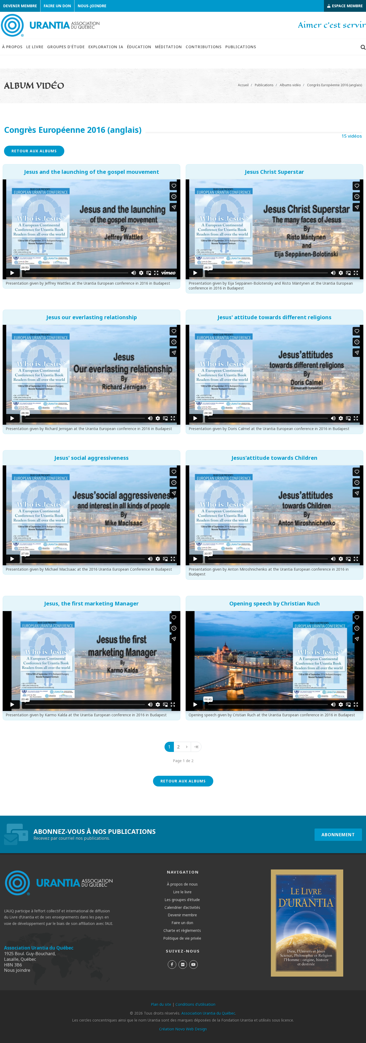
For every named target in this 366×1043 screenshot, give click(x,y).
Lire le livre (182, 892)
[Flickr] (182, 964)
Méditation (168, 46)
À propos (12, 46)
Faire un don (57, 5)
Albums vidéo (290, 85)
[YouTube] (193, 964)
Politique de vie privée (182, 938)
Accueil (243, 85)
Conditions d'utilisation (195, 1004)
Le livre (34, 46)
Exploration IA (105, 46)
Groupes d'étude (66, 46)
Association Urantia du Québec (38, 948)
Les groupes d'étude (182, 899)
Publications (240, 46)
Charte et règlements (182, 930)
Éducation (139, 46)
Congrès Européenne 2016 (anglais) (334, 85)
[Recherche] (363, 47)
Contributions (204, 46)
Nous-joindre (92, 5)
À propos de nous (182, 884)
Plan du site (161, 1004)
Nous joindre (17, 970)
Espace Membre (347, 5)
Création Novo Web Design (183, 1028)
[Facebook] (172, 964)
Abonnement (338, 835)
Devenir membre (20, 5)
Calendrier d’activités (182, 907)
